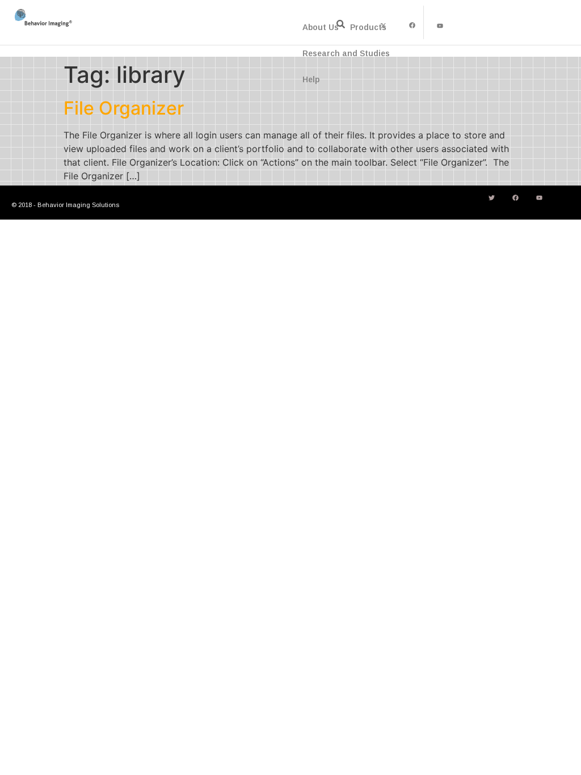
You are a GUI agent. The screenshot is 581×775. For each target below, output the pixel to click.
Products (368, 27)
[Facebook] (411, 25)
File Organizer (124, 108)
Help (310, 79)
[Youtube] (440, 25)
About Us (320, 27)
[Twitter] (492, 197)
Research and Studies (346, 53)
